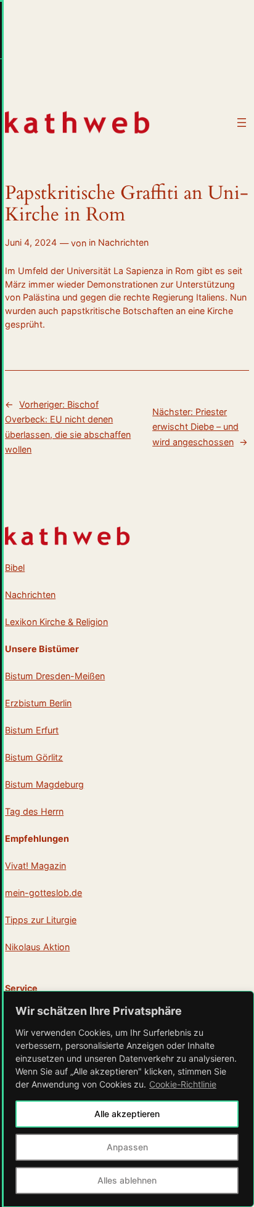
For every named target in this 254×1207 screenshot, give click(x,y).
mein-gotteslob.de (43, 892)
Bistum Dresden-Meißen (55, 676)
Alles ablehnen (127, 1180)
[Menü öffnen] (241, 122)
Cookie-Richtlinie (182, 1084)
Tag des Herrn (34, 811)
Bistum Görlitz (34, 757)
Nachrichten (123, 242)
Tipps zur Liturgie (40, 919)
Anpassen (127, 1147)
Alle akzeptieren (127, 1113)
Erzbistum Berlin (38, 703)
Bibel (15, 567)
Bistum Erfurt (32, 730)
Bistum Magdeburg (44, 784)
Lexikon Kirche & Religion (56, 621)
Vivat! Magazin (35, 865)
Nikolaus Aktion (37, 947)
